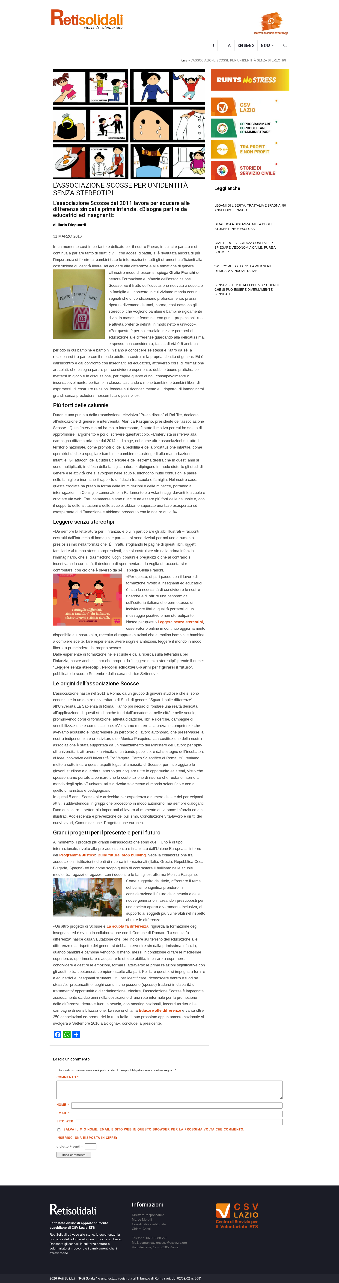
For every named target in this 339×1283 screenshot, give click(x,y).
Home (183, 60)
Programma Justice (77, 855)
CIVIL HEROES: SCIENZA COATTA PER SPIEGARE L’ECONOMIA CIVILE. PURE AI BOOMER (245, 247)
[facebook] (213, 46)
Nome (62, 1104)
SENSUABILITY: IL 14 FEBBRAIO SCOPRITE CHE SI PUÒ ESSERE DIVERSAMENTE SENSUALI (247, 289)
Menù (265, 45)
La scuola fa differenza (127, 926)
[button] (285, 46)
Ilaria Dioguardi (72, 225)
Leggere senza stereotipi (180, 622)
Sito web (64, 1121)
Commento (67, 1077)
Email (63, 1113)
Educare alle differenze (160, 1010)
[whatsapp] (229, 46)
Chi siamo (246, 45)
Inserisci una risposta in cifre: (86, 1137)
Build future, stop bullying (122, 855)
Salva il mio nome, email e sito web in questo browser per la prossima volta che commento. (153, 1129)
